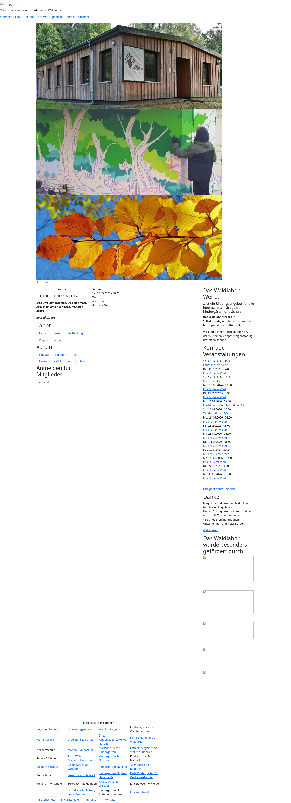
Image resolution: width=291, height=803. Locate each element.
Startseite (6, 17)
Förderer (42, 17)
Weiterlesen (210, 530)
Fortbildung (75, 333)
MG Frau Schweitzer (216, 421)
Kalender (83, 17)
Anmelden (45, 382)
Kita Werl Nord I (140, 792)
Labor (19, 17)
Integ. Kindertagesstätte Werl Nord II (113, 739)
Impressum (92, 799)
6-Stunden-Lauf (213, 381)
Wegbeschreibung (50, 340)
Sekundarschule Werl (81, 775)
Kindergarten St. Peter (113, 767)
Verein (29, 17)
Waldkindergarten (110, 729)
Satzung (44, 355)
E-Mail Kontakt (70, 799)
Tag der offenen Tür (215, 413)
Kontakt (70, 17)
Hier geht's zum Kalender (219, 489)
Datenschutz (47, 799)
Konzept (57, 333)
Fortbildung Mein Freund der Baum (225, 405)
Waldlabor (98, 301)
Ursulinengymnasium (81, 729)
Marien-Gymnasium (80, 750)
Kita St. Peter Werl (214, 373)
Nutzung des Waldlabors (55, 361)
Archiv (80, 361)
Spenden (56, 17)
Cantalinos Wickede (215, 365)
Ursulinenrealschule (80, 739)
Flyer (75, 355)
